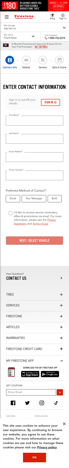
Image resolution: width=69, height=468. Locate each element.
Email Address (15, 152)
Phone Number (16, 170)
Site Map (10, 416)
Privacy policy (47, 447)
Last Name (14, 133)
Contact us (16, 278)
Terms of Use (40, 223)
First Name (14, 115)
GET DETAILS (41, 46)
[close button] (64, 424)
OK (34, 457)
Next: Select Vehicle (34, 240)
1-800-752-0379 (56, 38)
